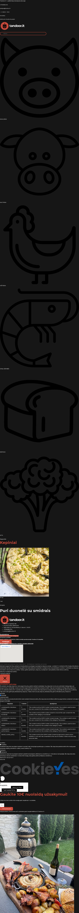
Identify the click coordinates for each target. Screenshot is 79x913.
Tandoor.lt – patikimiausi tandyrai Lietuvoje (12, 1)
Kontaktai (2, 15)
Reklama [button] (2, 750)
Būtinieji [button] (2, 693)
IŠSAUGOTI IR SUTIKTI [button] (6, 757)
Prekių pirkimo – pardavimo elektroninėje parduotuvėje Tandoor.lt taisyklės (21, 639)
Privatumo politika (5, 637)
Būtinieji (3, 695)
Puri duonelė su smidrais (25, 610)
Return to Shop (17, 787)
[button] (26, 37)
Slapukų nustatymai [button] (6, 671)
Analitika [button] (2, 743)
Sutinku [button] (14, 671)
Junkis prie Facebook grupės (7, 19)
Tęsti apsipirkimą (9, 790)
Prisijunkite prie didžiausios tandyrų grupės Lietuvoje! (16, 643)
